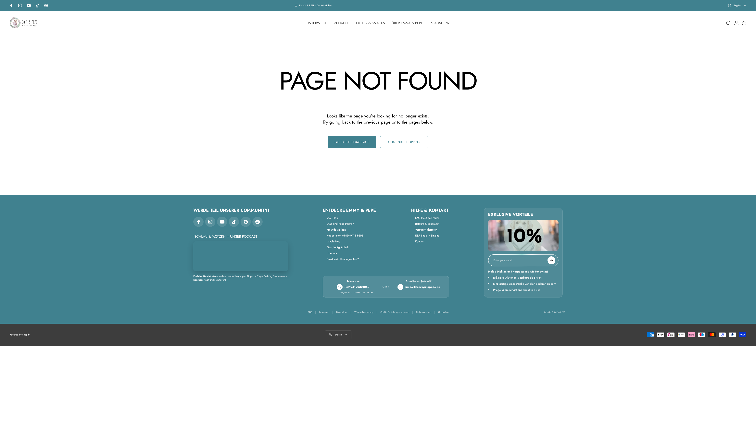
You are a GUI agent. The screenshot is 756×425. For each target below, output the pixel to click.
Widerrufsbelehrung (363, 312)
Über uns (332, 253)
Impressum (324, 312)
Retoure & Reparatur (427, 224)
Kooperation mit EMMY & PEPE (345, 235)
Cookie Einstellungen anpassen (394, 312)
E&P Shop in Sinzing (427, 235)
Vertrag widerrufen (426, 230)
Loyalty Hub (333, 241)
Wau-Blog (332, 218)
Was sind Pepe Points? (340, 224)
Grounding (443, 312)
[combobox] (737, 5)
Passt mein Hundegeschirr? (343, 259)
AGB (310, 312)
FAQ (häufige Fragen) (427, 218)
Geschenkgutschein (338, 247)
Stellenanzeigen (423, 312)
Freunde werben (336, 230)
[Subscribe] (551, 260)
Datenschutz (341, 312)
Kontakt (419, 241)
